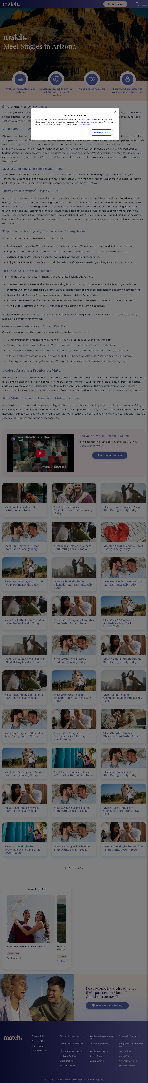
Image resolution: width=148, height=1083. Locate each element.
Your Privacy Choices (101, 132)
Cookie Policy (84, 124)
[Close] (115, 112)
